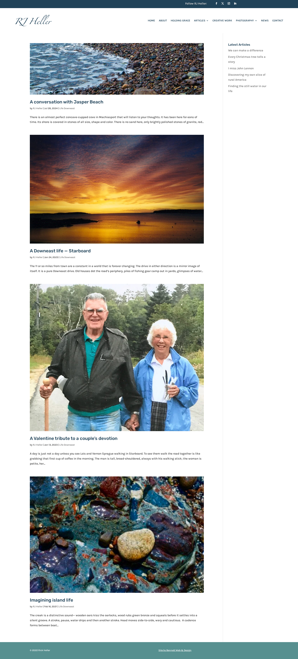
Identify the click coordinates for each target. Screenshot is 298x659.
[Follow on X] (222, 3)
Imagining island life (51, 600)
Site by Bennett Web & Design (174, 650)
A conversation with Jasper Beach (66, 102)
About (163, 20)
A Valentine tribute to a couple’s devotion (73, 438)
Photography (245, 20)
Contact (277, 20)
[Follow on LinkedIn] (235, 3)
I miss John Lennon (241, 68)
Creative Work (222, 20)
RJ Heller (37, 108)
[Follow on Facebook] (216, 3)
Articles (199, 20)
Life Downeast (67, 108)
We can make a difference (245, 50)
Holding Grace (180, 20)
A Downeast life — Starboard (60, 251)
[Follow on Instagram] (228, 3)
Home (151, 20)
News (265, 20)
